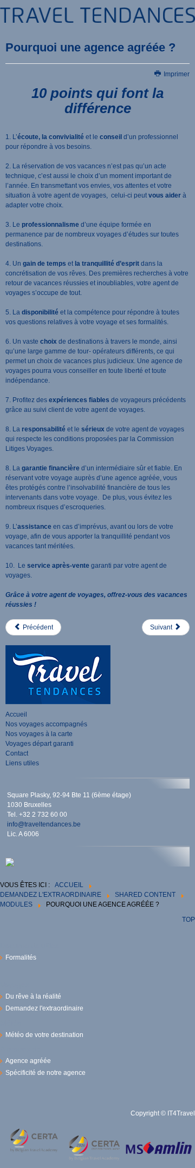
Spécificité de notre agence (45, 1073)
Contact (16, 753)
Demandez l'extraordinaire (44, 1008)
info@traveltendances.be (44, 824)
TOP (188, 919)
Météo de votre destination (44, 1035)
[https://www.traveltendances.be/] (97, 14)
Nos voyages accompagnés (46, 724)
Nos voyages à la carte (39, 734)
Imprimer (176, 74)
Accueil (16, 714)
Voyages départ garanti (39, 743)
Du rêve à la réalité (33, 996)
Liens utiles (22, 763)
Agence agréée (28, 1061)
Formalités (20, 957)
